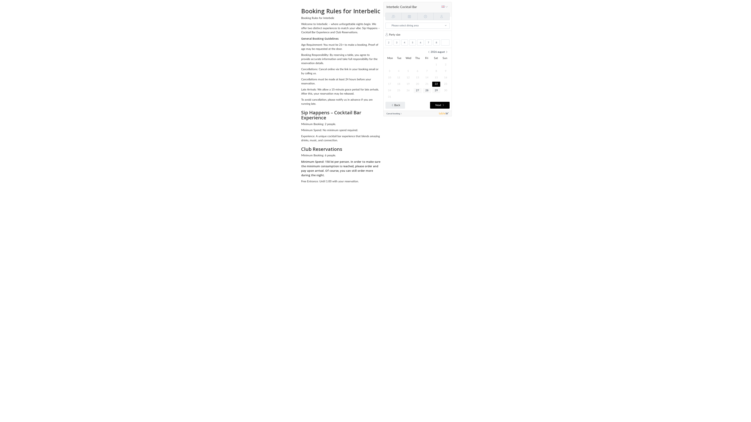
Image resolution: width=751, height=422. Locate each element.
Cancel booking (393, 114)
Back (397, 105)
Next (438, 105)
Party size (394, 34)
